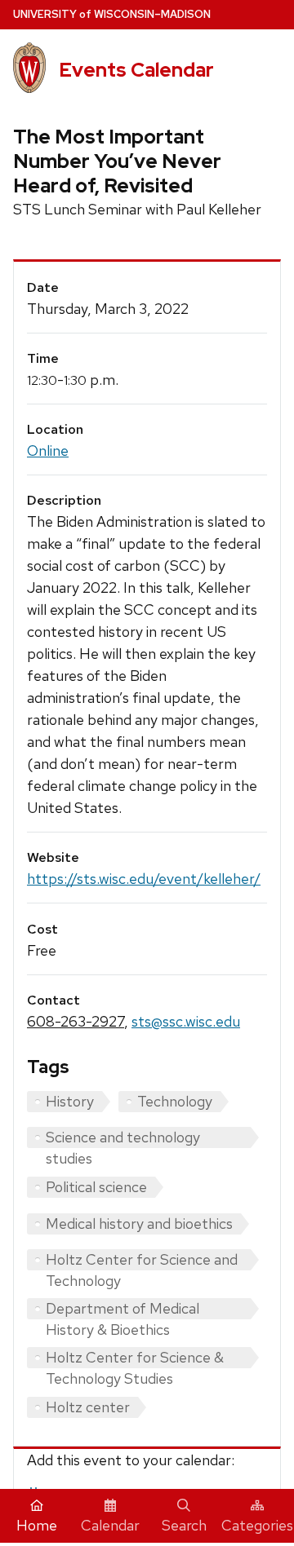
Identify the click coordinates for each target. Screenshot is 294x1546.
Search (184, 1525)
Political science (96, 1186)
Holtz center (88, 1407)
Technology (174, 1101)
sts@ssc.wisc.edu (185, 1021)
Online (48, 450)
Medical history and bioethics (139, 1223)
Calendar (110, 1525)
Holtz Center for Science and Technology (142, 1260)
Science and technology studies (123, 1138)
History (70, 1101)
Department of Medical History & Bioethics (122, 1309)
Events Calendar (136, 69)
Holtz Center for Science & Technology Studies (135, 1358)
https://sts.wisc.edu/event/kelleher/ (144, 878)
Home (36, 1525)
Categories (257, 1525)
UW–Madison (112, 14)
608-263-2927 (75, 1021)
